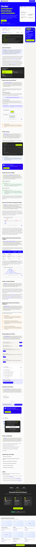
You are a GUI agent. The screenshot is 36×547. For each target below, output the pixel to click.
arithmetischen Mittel (14, 59)
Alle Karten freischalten (18, 404)
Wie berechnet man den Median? (7, 456)
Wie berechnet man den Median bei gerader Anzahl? (9, 463)
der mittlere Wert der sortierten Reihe (30, 14)
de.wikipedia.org (11, 476)
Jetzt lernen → (4, 20)
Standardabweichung (10, 297)
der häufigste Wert (30, 17)
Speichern (18, 32)
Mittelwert (14, 63)
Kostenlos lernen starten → (18, 508)
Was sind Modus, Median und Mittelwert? (8, 467)
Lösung (21, 342)
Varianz (20, 296)
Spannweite (13, 295)
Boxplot (12, 291)
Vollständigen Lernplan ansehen (8, 382)
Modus (21, 59)
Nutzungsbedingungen (16, 430)
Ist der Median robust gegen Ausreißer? (8, 465)
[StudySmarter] (4, 1)
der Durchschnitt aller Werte (24, 17)
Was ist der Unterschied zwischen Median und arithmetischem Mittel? (11, 459)
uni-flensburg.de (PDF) (18, 478)
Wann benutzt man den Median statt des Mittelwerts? (10, 461)
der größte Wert (23, 14)
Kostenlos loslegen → (30, 40)
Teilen (22, 32)
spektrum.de (19, 480)
